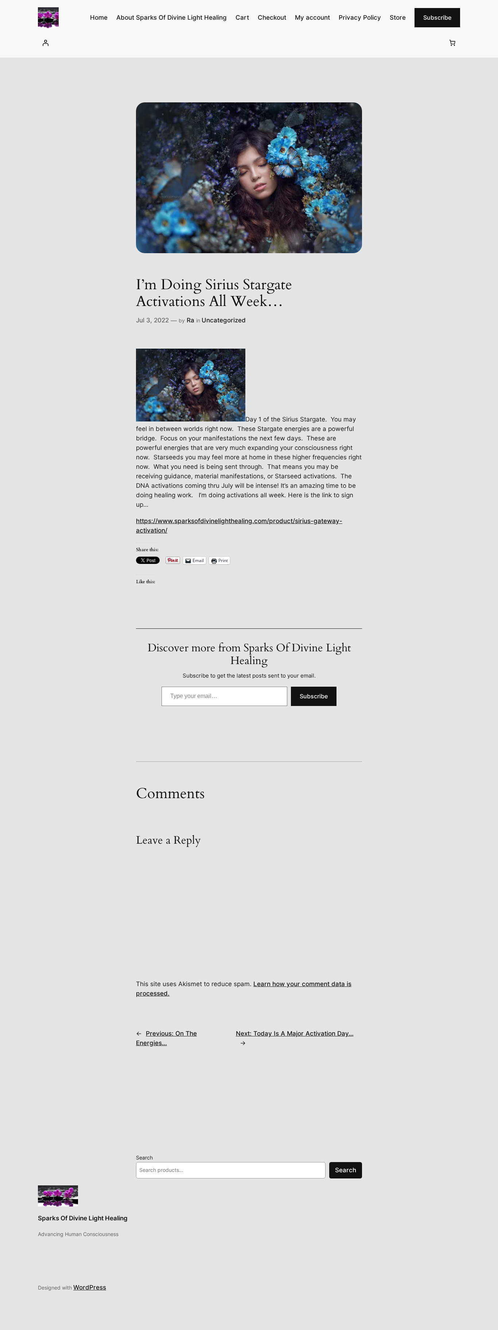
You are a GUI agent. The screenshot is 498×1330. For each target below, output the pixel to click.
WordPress (89, 1287)
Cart (242, 17)
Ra (190, 320)
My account (312, 17)
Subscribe (437, 17)
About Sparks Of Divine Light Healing (171, 17)
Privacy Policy (360, 17)
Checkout (272, 17)
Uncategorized (224, 320)
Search (144, 1157)
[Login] (45, 42)
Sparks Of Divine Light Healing (83, 1218)
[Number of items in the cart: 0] (452, 42)
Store (398, 17)
